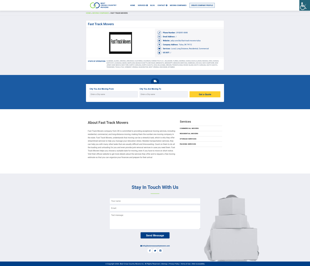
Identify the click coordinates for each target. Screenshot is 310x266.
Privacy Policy (174, 264)
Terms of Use (185, 264)
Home (132, 5)
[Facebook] (149, 251)
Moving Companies (178, 5)
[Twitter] (155, 251)
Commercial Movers (189, 128)
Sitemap (164, 264)
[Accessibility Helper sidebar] (304, 5)
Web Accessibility (198, 264)
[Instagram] (160, 251)
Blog (152, 5)
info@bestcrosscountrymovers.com (156, 246)
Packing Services (188, 144)
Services (142, 5)
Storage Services (188, 139)
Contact (161, 5)
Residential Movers (189, 133)
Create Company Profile (202, 5)
